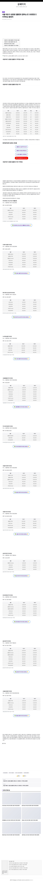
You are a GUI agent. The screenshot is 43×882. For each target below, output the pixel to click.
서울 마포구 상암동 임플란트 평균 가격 (10, 41)
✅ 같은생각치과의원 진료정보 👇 (21, 671)
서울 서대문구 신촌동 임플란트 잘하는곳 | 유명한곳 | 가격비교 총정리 (15, 785)
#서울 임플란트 (5, 772)
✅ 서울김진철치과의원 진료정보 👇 (21, 715)
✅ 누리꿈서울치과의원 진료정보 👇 (21, 358)
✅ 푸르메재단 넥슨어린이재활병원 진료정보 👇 (21, 225)
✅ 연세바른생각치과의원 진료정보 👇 (21, 621)
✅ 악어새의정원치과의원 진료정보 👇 (21, 446)
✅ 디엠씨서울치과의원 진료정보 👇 (21, 273)
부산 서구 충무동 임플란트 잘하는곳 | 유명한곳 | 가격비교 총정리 (18, 869)
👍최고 (18, 775)
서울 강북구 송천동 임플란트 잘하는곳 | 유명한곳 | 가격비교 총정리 (15, 781)
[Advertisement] (21, 30)
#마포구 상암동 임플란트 (18, 772)
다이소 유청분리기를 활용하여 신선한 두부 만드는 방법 (16, 866)
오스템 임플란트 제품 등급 (21, 154)
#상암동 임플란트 (26, 772)
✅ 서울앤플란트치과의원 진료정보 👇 (21, 406)
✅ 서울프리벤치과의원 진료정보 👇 (21, 492)
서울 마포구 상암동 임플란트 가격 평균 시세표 (11, 40)
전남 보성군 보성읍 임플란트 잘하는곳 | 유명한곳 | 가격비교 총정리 (18, 867)
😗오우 (24, 775)
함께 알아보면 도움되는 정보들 (9, 43)
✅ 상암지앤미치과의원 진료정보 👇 (21, 575)
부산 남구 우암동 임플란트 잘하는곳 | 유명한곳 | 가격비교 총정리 (18, 864)
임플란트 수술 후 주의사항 (21, 146)
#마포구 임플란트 (11, 772)
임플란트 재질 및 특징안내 (21, 150)
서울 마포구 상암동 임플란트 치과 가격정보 (11, 45)
